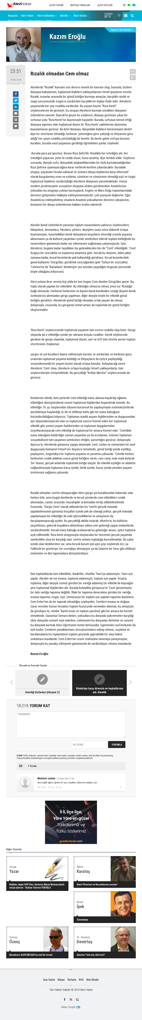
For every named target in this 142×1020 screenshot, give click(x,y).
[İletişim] (125, 15)
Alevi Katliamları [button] (45, 15)
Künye (61, 979)
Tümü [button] (49, 21)
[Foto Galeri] (134, 5)
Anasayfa (13, 15)
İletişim (72, 979)
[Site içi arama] (132, 15)
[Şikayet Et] (120, 787)
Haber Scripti (68, 1007)
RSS (81, 979)
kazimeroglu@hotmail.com (72, 41)
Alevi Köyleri (35, 21)
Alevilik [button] (64, 15)
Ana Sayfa (49, 979)
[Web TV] (129, 5)
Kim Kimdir (92, 979)
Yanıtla (43, 787)
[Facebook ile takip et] (64, 999)
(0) (52, 787)
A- (132, 77)
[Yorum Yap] (16, 126)
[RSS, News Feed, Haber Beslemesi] (71, 999)
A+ (133, 71)
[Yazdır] (16, 119)
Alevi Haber (27, 15)
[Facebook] (16, 94)
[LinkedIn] (16, 107)
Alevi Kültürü (80, 15)
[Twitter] (16, 100)
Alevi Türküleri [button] (15, 21)
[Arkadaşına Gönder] (16, 113)
